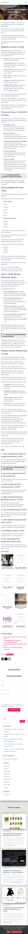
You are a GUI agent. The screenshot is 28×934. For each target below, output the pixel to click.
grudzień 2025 (7, 774)
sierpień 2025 (7, 782)
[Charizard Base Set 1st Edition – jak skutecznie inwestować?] (14, 820)
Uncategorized (10, 654)
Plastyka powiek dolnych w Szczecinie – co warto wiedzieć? (13, 871)
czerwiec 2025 (7, 784)
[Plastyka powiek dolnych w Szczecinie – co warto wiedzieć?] (14, 857)
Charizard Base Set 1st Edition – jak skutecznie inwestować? (13, 834)
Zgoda (8, 931)
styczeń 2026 (6, 771)
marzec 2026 (6, 766)
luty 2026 (6, 768)
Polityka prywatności (16, 931)
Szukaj (4, 718)
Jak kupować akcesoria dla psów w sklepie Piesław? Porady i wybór (13, 909)
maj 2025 (6, 787)
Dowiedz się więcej (11, 845)
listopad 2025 (7, 776)
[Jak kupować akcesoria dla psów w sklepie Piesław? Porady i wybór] (14, 894)
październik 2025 (7, 779)
